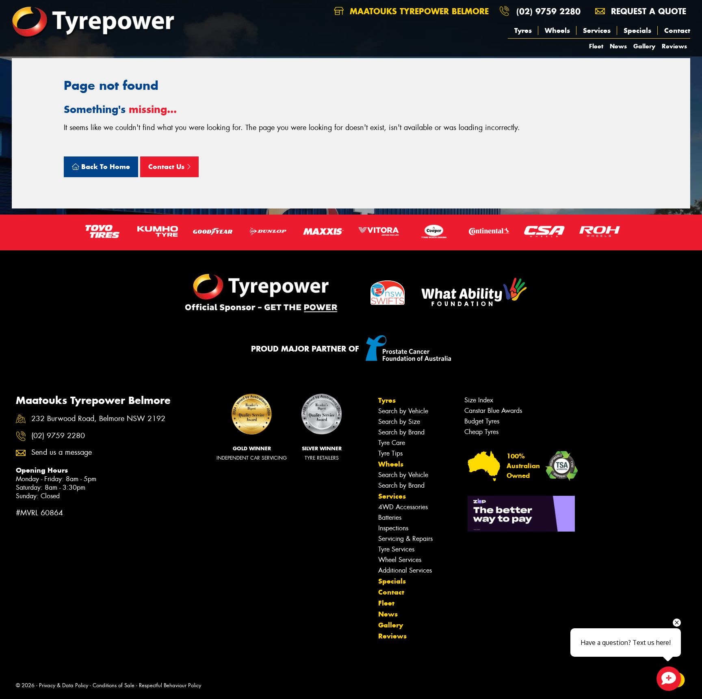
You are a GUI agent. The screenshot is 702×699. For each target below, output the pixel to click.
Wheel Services (399, 560)
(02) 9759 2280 (548, 11)
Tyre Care (391, 443)
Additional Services (405, 570)
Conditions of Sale (113, 685)
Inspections (393, 528)
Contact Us (167, 166)
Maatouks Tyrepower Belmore (418, 11)
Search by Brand (401, 432)
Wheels (557, 30)
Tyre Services (396, 549)
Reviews (674, 46)
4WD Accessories (403, 507)
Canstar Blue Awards (493, 410)
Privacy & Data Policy (63, 685)
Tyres (523, 30)
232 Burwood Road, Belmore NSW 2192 (98, 418)
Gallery (644, 46)
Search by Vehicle (403, 411)
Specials (637, 30)
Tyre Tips (390, 453)
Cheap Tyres (481, 432)
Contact (677, 30)
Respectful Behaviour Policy (170, 685)
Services (597, 30)
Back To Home (104, 166)
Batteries (389, 517)
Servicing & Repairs (405, 538)
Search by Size (399, 421)
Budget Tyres (481, 421)
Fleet (596, 46)
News (618, 46)
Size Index (478, 400)
